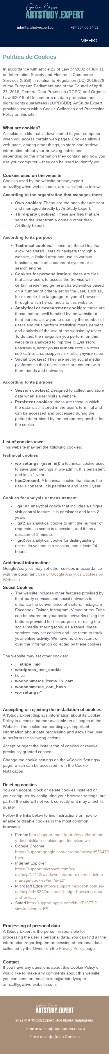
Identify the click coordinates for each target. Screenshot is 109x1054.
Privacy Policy (71, 948)
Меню (89, 41)
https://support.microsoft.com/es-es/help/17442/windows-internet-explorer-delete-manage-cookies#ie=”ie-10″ (59, 875)
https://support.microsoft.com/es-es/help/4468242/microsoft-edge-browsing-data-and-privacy (59, 892)
